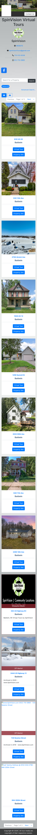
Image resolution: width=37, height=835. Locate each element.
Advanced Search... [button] (28, 90)
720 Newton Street (18, 738)
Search (31, 81)
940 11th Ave (18, 493)
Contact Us (30, 14)
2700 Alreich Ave (18, 257)
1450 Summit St (18, 375)
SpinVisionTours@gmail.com (19, 51)
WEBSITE (19, 46)
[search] (14, 80)
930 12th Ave (18, 198)
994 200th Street (18, 800)
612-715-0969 (19, 60)
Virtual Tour (18, 149)
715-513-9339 (19, 55)
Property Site (18, 155)
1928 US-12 (18, 316)
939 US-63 (18, 139)
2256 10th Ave (18, 552)
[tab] (4, 95)
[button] (33, 5)
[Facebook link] (4, 70)
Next (29, 99)
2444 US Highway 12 (18, 673)
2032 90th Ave (18, 434)
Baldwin (5, 86)
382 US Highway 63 (18, 611)
